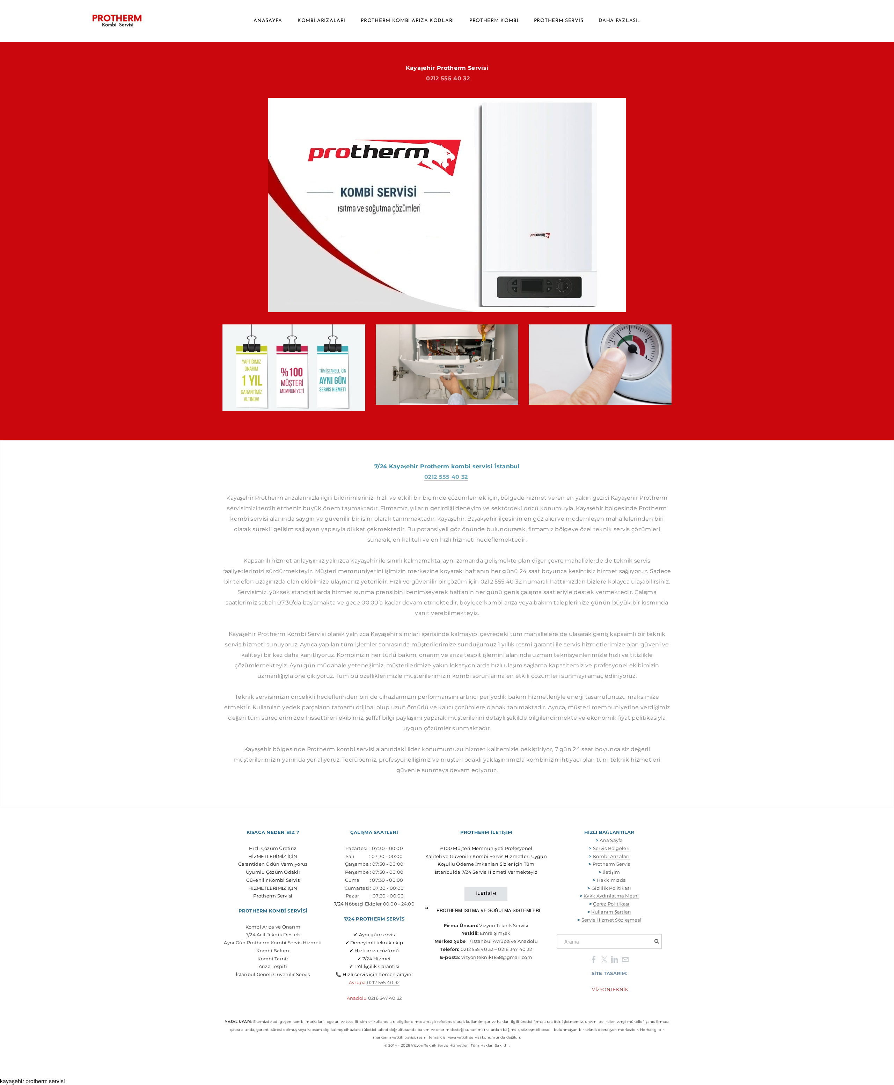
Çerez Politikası (611, 904)
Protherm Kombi (494, 20)
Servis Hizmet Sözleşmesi (611, 920)
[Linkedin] (614, 959)
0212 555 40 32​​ (383, 982)
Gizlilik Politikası (611, 888)
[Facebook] (593, 959)
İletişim (611, 872)
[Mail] (625, 959)
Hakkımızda (611, 880)
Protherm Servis (559, 20)
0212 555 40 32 (447, 78)
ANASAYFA (268, 20)
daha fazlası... (619, 20)
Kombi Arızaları (322, 20)
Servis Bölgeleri (611, 848)
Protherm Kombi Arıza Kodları (407, 20)
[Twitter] (604, 959)
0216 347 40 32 (385, 998)
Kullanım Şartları (611, 912)
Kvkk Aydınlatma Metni (611, 896)
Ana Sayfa (611, 840)
